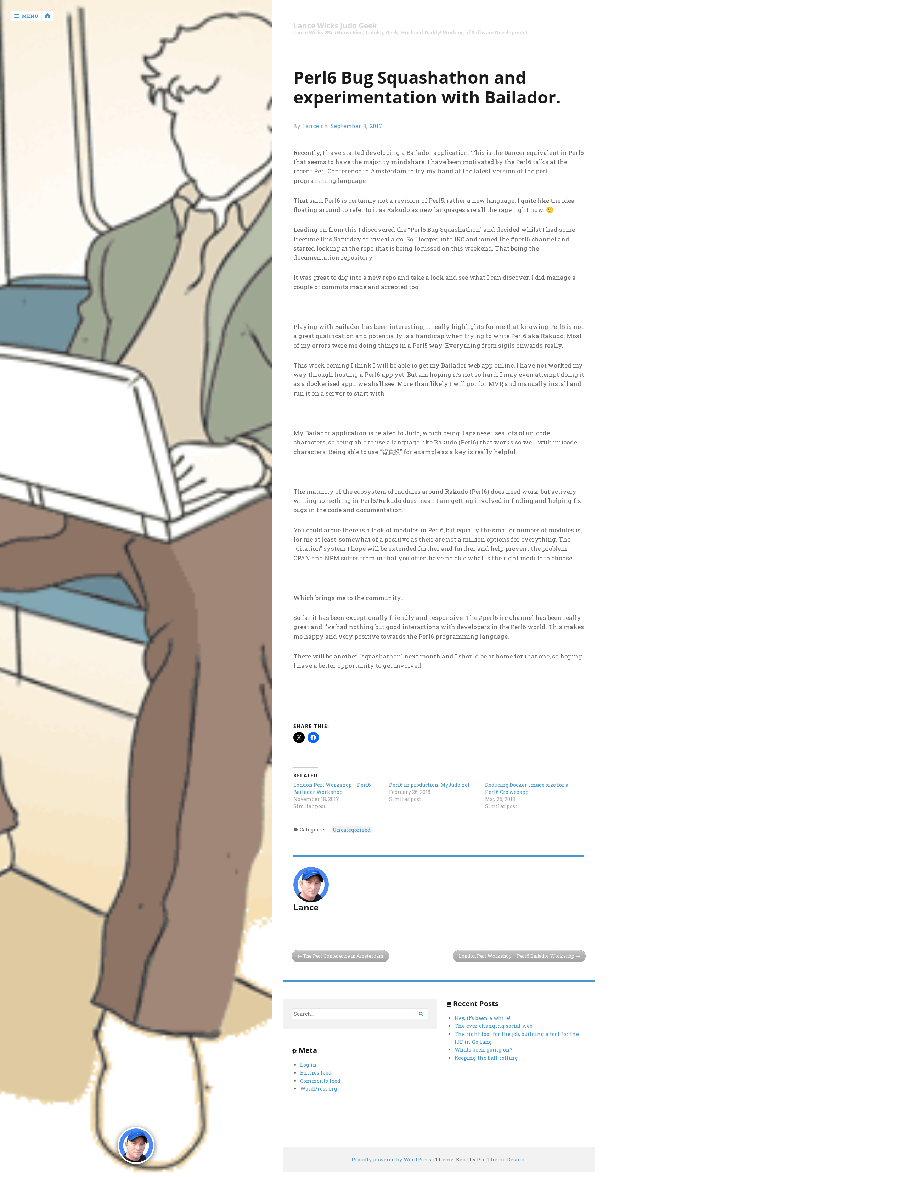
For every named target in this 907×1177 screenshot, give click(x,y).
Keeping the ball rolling (486, 1057)
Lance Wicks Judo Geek (335, 25)
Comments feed (320, 1080)
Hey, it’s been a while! (482, 1018)
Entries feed (316, 1072)
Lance (310, 126)
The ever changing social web (494, 1025)
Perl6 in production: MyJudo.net (429, 784)
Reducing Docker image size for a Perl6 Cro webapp (526, 788)
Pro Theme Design (501, 1159)
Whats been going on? (483, 1049)
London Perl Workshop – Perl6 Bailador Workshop (332, 788)
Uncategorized (352, 829)
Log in (308, 1064)
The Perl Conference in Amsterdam (343, 956)
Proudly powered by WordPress (391, 1159)
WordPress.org (318, 1088)
